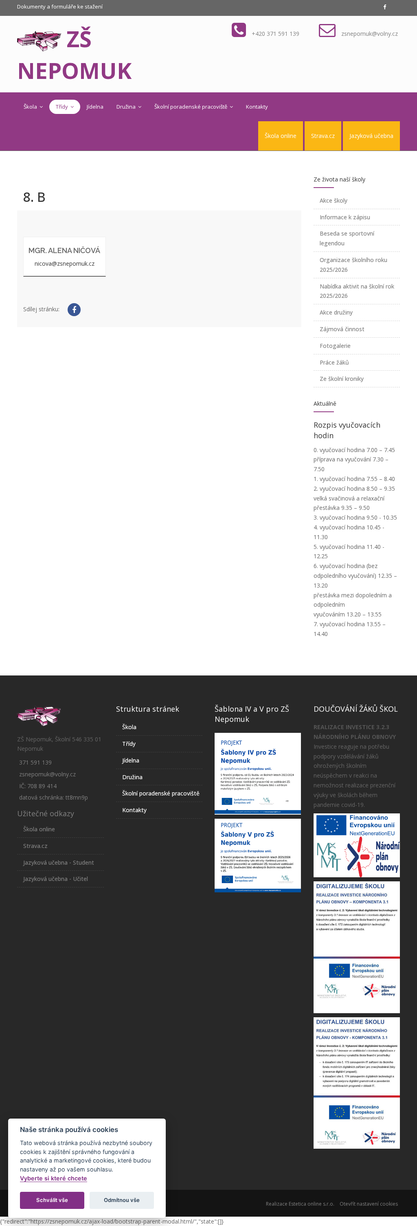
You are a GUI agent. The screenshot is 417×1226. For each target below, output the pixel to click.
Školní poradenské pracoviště (191, 106)
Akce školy (333, 200)
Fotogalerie (335, 346)
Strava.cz (323, 136)
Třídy (62, 106)
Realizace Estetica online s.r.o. (300, 1203)
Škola (31, 106)
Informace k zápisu (345, 217)
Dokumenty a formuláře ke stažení (60, 6)
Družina (126, 106)
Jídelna (95, 106)
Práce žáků (334, 362)
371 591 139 (35, 762)
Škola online (280, 136)
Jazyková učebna (371, 136)
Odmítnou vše (122, 1200)
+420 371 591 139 (275, 33)
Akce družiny (336, 312)
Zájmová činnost (342, 329)
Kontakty (257, 106)
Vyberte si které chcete (53, 1178)
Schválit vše (52, 1200)
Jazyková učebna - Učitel (55, 879)
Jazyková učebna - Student (58, 862)
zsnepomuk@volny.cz (369, 33)
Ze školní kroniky (342, 378)
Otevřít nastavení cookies (369, 1203)
